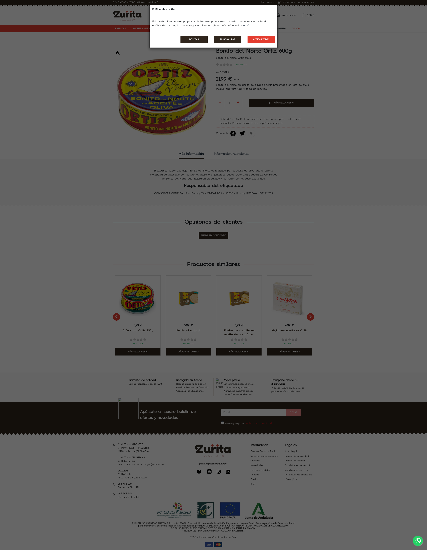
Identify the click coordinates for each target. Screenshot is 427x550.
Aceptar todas (261, 40)
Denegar (194, 40)
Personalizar (227, 40)
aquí (246, 25)
